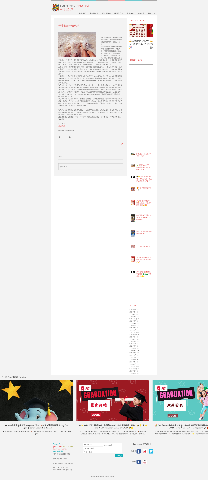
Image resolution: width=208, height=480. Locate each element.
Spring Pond (74, 5)
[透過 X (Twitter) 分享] (65, 137)
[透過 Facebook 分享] (59, 137)
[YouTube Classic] (145, 451)
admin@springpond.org (64, 470)
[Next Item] (150, 30)
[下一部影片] (205, 400)
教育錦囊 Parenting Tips (66, 130)
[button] (14, 377)
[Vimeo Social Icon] (151, 451)
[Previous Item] (133, 30)
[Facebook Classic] (138, 451)
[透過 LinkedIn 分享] (70, 137)
